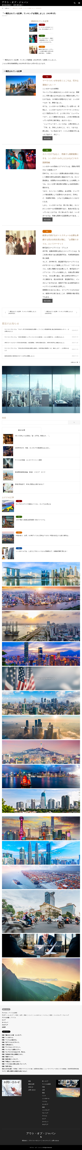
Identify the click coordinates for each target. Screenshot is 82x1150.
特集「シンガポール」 (8, 1037)
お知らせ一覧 (74, 362)
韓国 (51, 1015)
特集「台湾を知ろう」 (8, 1045)
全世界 (4, 1027)
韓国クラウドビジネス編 (25, 1069)
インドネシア (57, 1015)
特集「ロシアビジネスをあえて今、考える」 (14, 1052)
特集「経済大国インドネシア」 (10, 1059)
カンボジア (11, 1015)
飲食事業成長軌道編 (73, 1069)
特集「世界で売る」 (7, 1066)
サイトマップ (46, 1140)
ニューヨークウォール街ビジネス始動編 (55, 1069)
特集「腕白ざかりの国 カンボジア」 (12, 1035)
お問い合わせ (32, 1090)
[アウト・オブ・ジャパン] (15, 3)
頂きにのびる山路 (7, 1069)
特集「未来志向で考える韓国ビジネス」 (13, 1054)
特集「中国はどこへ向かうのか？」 (11, 1061)
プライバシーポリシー (35, 1140)
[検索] (75, 3)
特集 (29, 1081)
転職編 (15, 1069)
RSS (41, 1137)
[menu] (79, 3)
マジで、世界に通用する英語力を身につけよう (14, 1071)
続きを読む (47, 138)
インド (30, 1015)
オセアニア (5, 1025)
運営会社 (24, 1140)
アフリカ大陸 (5, 1017)
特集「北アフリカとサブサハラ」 (11, 1042)
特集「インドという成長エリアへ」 (11, 1049)
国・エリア (45, 1081)
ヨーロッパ (5, 1022)
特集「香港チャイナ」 (8, 1057)
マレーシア (66, 1015)
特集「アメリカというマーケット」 (11, 1047)
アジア (4, 1015)
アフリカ (13, 1017)
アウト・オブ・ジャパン (41, 1133)
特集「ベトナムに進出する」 (10, 1040)
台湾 (21, 1015)
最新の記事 (31, 1084)
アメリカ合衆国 (13, 1013)
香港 (25, 1015)
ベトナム (45, 1015)
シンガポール (37, 1015)
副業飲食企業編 (38, 1069)
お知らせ (30, 1087)
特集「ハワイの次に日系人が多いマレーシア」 (14, 1064)
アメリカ (4, 1013)
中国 (16, 1015)
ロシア (4, 1020)
